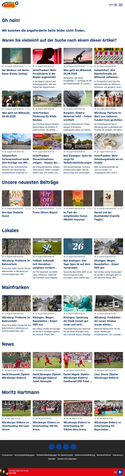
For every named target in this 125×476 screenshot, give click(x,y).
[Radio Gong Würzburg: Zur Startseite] (10, 4)
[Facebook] (51, 447)
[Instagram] (59, 447)
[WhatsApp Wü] (73, 447)
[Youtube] (66, 447)
